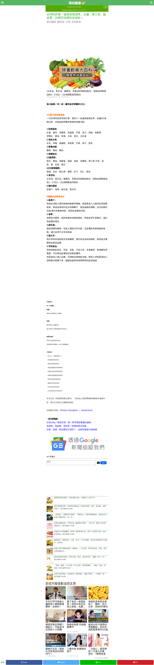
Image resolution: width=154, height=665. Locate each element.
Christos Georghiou (69, 410)
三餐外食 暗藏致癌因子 (76, 650)
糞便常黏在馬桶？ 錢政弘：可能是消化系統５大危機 (56, 627)
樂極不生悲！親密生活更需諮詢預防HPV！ (55, 651)
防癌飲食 (76, 21)
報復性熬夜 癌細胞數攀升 (76, 625)
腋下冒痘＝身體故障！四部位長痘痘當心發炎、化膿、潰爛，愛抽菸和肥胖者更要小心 (76, 606)
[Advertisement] (77, 38)
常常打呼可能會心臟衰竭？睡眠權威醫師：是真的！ (55, 604)
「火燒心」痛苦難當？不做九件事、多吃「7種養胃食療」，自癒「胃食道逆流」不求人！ (97, 653)
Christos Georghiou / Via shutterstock (57, 97)
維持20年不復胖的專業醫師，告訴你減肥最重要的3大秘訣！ (98, 628)
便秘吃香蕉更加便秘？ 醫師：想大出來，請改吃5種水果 (98, 605)
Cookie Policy (82, 10)
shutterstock (87, 410)
